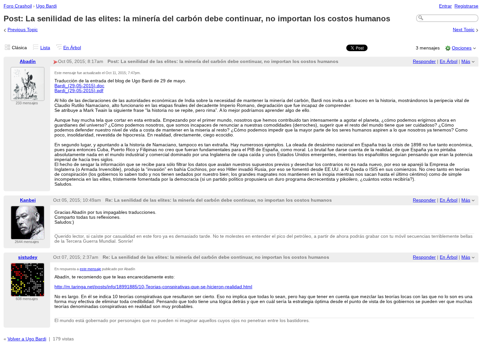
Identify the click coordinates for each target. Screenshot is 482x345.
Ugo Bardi (46, 6)
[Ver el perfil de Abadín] (27, 96)
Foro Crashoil (18, 6)
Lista (45, 47)
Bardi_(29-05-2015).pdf (78, 90)
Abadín (28, 61)
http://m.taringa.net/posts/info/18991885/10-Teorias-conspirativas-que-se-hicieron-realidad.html (153, 286)
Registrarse (466, 6)
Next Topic (463, 29)
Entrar (445, 6)
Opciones (462, 48)
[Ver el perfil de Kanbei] (27, 235)
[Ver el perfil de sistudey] (27, 292)
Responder (424, 61)
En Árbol (72, 47)
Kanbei (28, 200)
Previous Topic (23, 29)
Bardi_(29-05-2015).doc (79, 85)
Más (465, 61)
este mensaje (90, 269)
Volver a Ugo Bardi (27, 338)
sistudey (27, 257)
